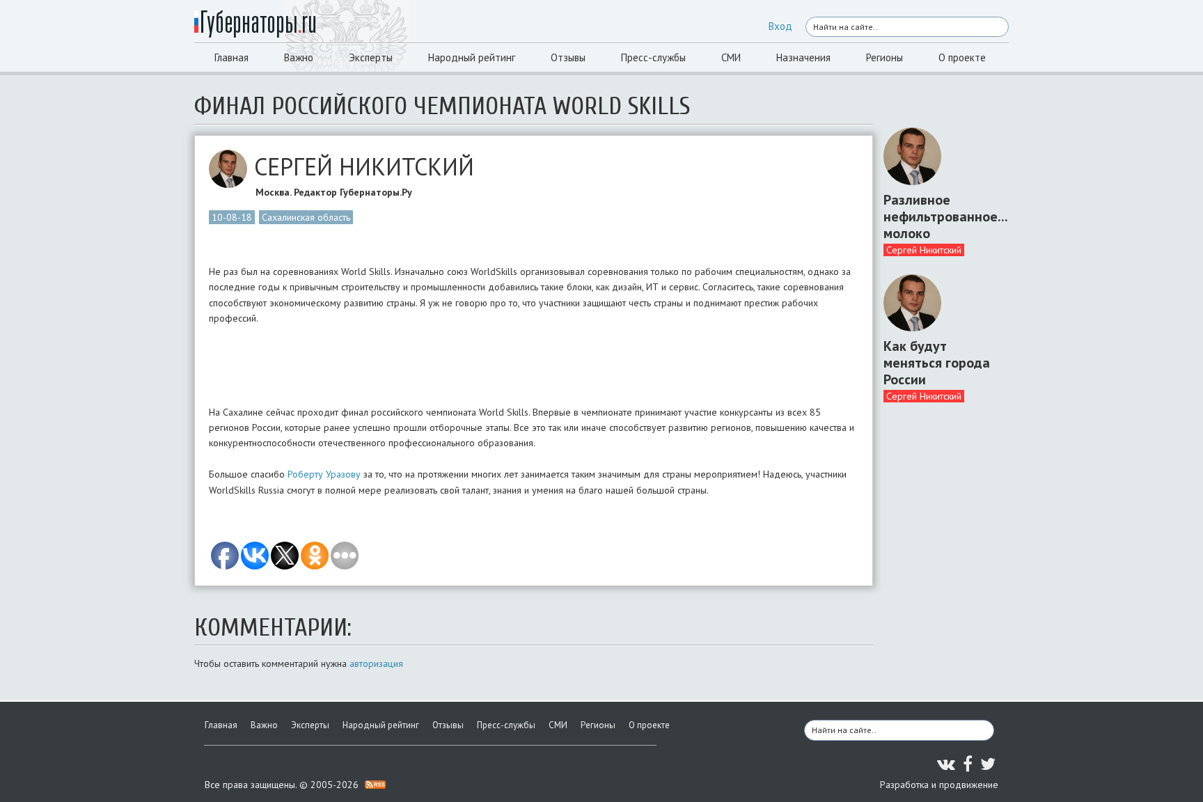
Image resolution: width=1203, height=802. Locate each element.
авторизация (376, 663)
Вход (780, 26)
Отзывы (568, 57)
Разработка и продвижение (939, 784)
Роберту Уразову (324, 474)
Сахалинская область (306, 217)
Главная (231, 57)
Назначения (803, 57)
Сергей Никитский (923, 250)
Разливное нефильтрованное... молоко (940, 216)
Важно (298, 57)
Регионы (884, 57)
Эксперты (371, 57)
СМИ (731, 57)
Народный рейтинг (471, 57)
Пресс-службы (653, 57)
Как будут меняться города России (936, 363)
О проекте (962, 57)
